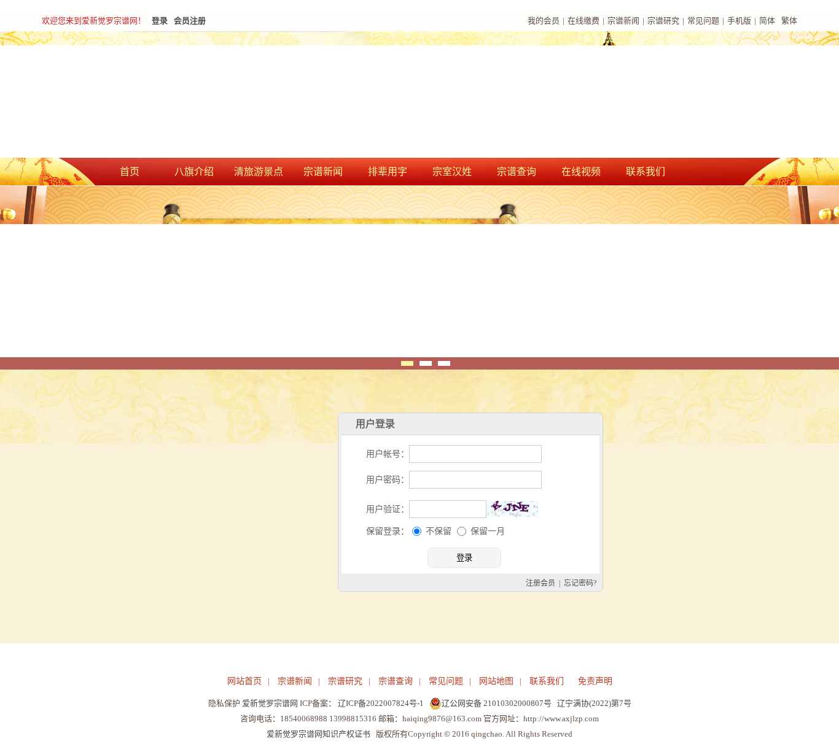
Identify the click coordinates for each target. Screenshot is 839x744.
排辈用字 (387, 171)
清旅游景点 (258, 171)
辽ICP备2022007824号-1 (381, 703)
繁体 (789, 20)
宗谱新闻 (623, 20)
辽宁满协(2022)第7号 (594, 703)
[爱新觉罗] (266, 95)
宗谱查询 (516, 171)
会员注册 (190, 20)
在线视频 (581, 171)
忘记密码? (580, 583)
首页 (129, 171)
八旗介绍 (194, 171)
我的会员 (544, 20)
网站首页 (244, 681)
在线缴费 (583, 20)
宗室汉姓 (452, 171)
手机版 (739, 20)
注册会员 (540, 583)
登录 (160, 20)
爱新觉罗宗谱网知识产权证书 (318, 733)
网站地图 (496, 681)
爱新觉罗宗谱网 (270, 703)
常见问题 (703, 20)
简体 (767, 20)
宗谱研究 (663, 20)
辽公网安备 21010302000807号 (497, 703)
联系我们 (645, 171)
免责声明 (595, 681)
